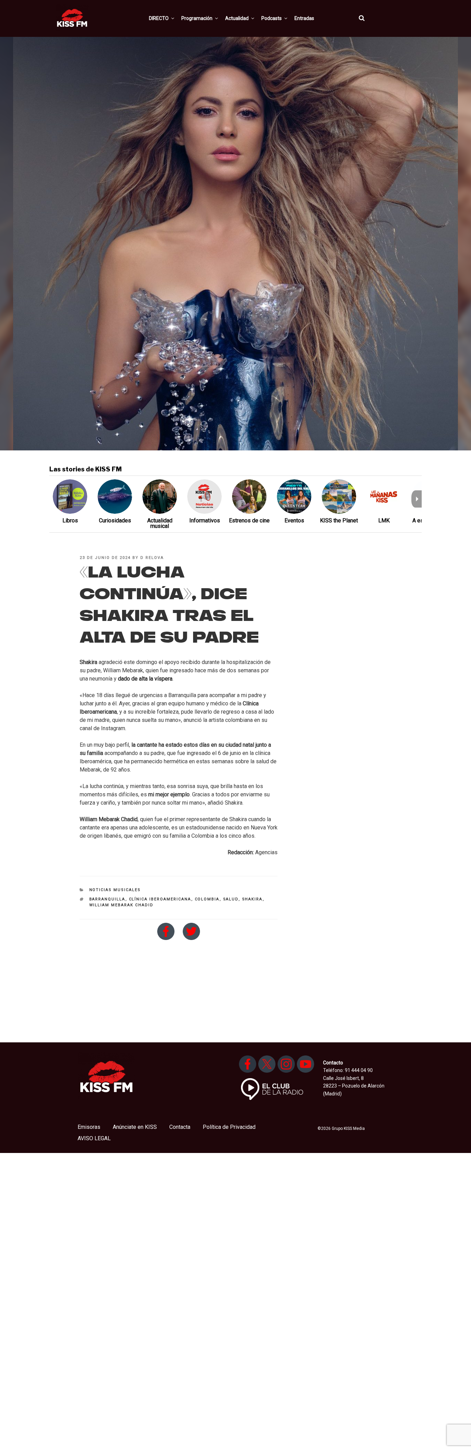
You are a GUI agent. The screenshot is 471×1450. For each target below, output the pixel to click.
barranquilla (107, 899)
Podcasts (271, 18)
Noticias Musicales (115, 890)
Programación (196, 18)
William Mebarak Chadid (121, 905)
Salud (231, 899)
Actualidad (237, 18)
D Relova (152, 557)
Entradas (304, 18)
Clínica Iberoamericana (160, 899)
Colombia (207, 899)
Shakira (252, 899)
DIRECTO (159, 18)
